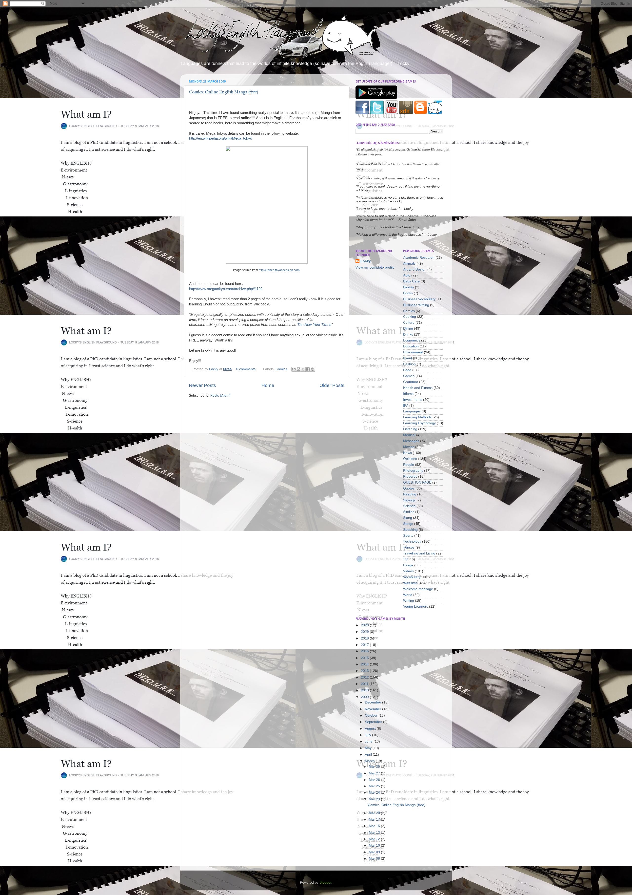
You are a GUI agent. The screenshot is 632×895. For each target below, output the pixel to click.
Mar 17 (375, 819)
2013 (365, 671)
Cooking (409, 317)
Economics (411, 340)
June (369, 741)
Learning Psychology (419, 423)
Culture (409, 322)
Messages (411, 441)
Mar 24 (375, 792)
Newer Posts (202, 385)
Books (408, 293)
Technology (412, 541)
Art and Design (414, 269)
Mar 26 (375, 780)
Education (411, 346)
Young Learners (415, 606)
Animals (409, 263)
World (407, 595)
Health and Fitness (418, 388)
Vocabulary (411, 577)
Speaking (410, 530)
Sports (408, 535)
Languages (412, 411)
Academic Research (418, 257)
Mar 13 (375, 832)
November (373, 709)
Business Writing (416, 305)
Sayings (409, 500)
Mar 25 (375, 786)
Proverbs (410, 476)
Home (267, 385)
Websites (410, 583)
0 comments (246, 369)
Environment (413, 352)
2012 (365, 677)
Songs (408, 524)
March (370, 761)
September (374, 722)
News (407, 453)
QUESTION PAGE (417, 482)
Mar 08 (375, 858)
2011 (365, 684)
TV (405, 559)
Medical (409, 435)
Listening (410, 429)
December (373, 702)
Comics (281, 369)
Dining (408, 328)
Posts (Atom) (220, 395)
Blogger (325, 882)
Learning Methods (417, 417)
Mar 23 (375, 799)
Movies (408, 447)
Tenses (409, 547)
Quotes (409, 488)
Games (409, 376)
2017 (365, 645)
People (408, 465)
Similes (408, 512)
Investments (412, 400)
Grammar (410, 382)
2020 (365, 625)
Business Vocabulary (419, 299)
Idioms (408, 394)
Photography (413, 470)
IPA (405, 405)
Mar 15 (375, 826)
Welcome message (418, 589)
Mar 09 (375, 852)
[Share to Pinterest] (312, 369)
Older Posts (331, 385)
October (371, 715)
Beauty (408, 287)
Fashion (409, 364)
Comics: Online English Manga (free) (223, 92)
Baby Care (411, 281)
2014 (365, 664)
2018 (365, 638)
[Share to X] (303, 369)
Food (407, 370)
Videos (408, 571)
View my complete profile (375, 267)
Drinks (408, 334)
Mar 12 (375, 839)
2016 (365, 651)
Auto (406, 275)
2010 (365, 690)
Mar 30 (375, 766)
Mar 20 (375, 813)
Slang (407, 518)
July (368, 735)
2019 (365, 632)
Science (409, 506)
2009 (365, 697)
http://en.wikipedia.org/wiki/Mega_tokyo (220, 138)
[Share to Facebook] (307, 369)
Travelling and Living (419, 553)
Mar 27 (375, 773)
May (369, 748)
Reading (409, 494)
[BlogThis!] (298, 369)
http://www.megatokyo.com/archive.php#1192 (225, 289)
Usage (408, 565)
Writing (408, 600)
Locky (214, 369)
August (371, 728)
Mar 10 (375, 845)
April (369, 754)
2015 (365, 658)
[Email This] (293, 369)
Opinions (410, 459)
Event (407, 358)
